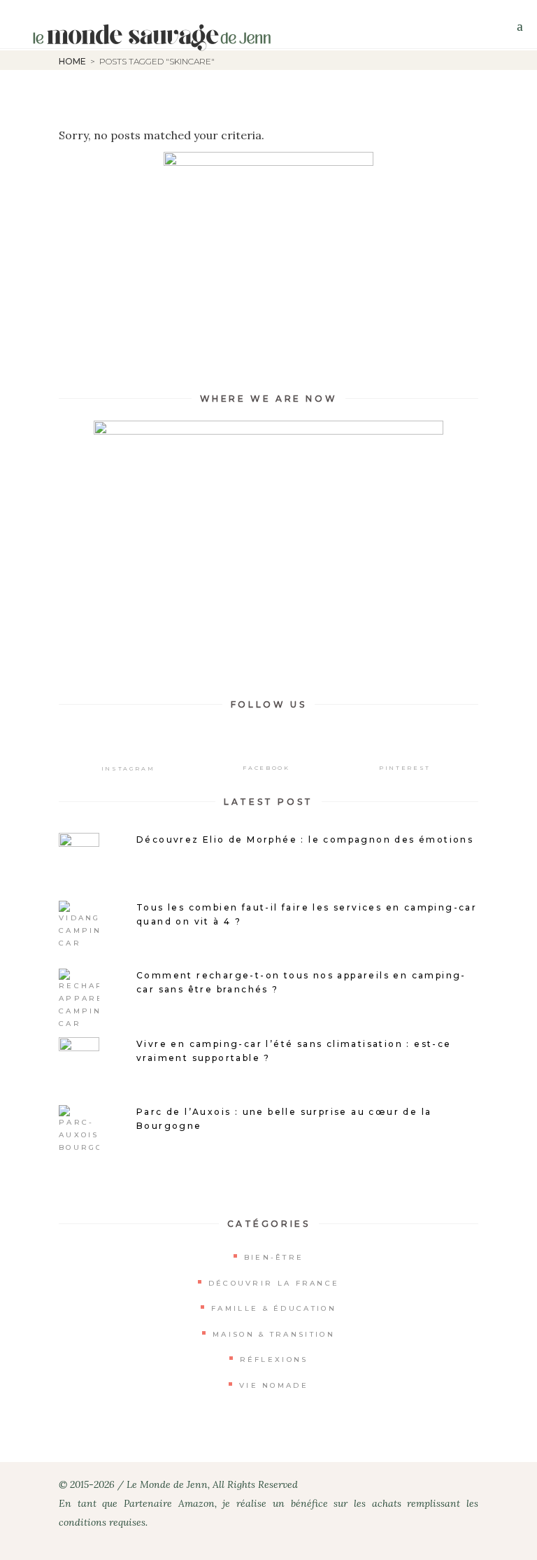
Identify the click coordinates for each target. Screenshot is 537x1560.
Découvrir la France (274, 1283)
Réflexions (274, 1359)
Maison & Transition (274, 1334)
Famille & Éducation (273, 1308)
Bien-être (274, 1257)
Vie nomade (273, 1385)
